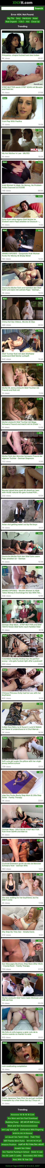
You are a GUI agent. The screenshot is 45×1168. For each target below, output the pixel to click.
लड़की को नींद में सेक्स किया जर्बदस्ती (31, 1144)
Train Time (35, 1137)
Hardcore (26, 18)
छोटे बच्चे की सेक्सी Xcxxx (30, 1122)
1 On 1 (21, 21)
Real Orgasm (11, 21)
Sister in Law (36, 1152)
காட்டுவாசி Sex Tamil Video (16, 1137)
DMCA (22, 1166)
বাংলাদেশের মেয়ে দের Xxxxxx (22, 1133)
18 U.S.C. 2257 (33, 1166)
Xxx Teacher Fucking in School (16, 1152)
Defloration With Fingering (31, 1129)
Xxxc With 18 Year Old (22, 1159)
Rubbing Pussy (12, 1122)
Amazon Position (9, 1144)
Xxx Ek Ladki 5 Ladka (11, 1156)
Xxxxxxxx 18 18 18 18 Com (22, 1114)
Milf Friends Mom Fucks (14, 1141)
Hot (27, 21)
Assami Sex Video (22, 1148)
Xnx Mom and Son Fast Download (22, 1118)
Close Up (35, 21)
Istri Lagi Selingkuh (10, 1129)
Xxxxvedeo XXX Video (33, 1156)
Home (8, 1166)
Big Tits (11, 18)
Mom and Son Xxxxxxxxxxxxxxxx (22, 1126)
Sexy (18, 18)
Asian (35, 18)
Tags (15, 1166)
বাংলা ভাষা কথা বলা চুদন (34, 1141)
